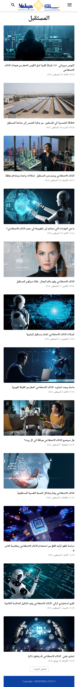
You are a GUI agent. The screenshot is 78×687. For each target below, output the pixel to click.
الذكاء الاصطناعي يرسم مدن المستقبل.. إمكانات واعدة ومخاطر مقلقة (39, 176)
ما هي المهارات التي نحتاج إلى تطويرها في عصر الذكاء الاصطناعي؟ (40, 228)
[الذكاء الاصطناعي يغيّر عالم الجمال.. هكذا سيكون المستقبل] (39, 259)
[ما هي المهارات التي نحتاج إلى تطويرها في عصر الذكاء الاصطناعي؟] (39, 206)
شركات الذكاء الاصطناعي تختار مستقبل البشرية (50, 334)
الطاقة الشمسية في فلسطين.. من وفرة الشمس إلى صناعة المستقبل (40, 123)
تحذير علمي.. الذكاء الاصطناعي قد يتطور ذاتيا (50, 656)
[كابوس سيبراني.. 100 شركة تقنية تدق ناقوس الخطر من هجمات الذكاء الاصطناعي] (39, 43)
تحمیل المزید (40, 669)
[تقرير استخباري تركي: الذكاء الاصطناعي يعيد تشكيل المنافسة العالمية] (39, 581)
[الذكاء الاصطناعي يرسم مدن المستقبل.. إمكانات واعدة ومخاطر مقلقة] (39, 153)
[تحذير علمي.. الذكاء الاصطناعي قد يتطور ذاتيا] (39, 634)
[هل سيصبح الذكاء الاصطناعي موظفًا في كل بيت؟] (39, 418)
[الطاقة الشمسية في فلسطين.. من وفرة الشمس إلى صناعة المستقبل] (39, 100)
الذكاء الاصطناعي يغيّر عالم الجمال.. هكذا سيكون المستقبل (45, 281)
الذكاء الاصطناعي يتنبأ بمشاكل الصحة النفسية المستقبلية (45, 493)
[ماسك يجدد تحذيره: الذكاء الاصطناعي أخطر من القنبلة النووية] (39, 365)
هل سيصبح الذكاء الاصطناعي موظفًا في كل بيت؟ (49, 440)
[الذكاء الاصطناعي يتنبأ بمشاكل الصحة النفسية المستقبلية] (39, 471)
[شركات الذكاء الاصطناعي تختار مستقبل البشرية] (39, 312)
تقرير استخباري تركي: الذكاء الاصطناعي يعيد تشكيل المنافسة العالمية (39, 603)
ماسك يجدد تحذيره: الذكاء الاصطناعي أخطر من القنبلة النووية (43, 387)
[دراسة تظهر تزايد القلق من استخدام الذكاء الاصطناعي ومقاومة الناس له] (39, 523)
